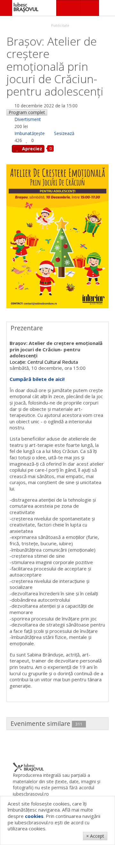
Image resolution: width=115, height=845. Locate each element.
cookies (34, 816)
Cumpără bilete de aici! (37, 379)
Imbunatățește (29, 133)
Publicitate (59, 25)
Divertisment (27, 119)
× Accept (95, 836)
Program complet (27, 112)
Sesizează (64, 133)
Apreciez (31, 149)
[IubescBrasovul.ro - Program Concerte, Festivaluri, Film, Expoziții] (6, 8)
